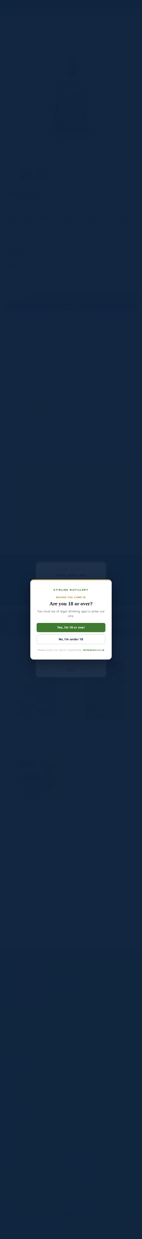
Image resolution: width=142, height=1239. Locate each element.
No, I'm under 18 (71, 639)
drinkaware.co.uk (93, 649)
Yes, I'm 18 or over (71, 627)
